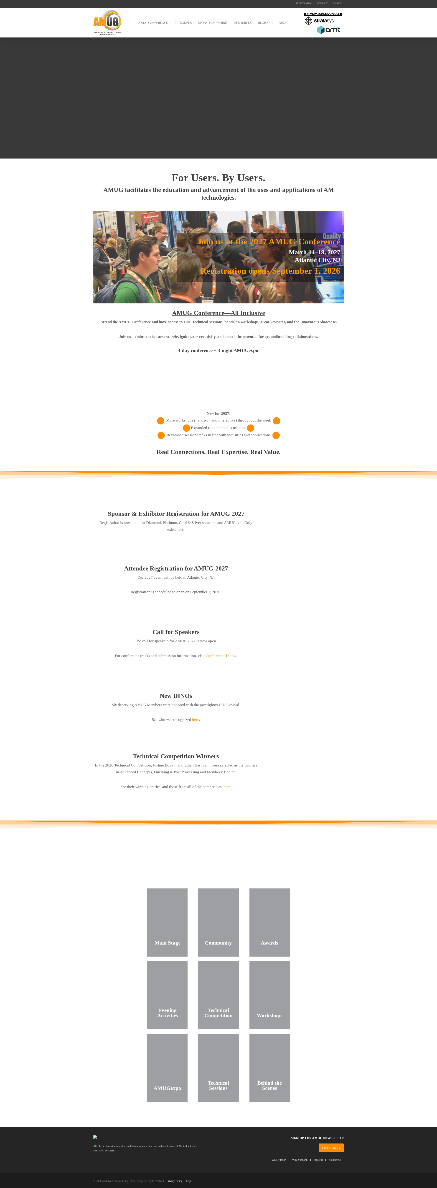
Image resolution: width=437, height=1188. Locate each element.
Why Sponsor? (300, 1160)
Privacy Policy (174, 1181)
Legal (189, 1181)
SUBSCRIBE (331, 1147)
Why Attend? (279, 1160)
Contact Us (335, 1160)
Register (318, 1160)
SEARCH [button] (336, 3)
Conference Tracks (221, 656)
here (195, 719)
